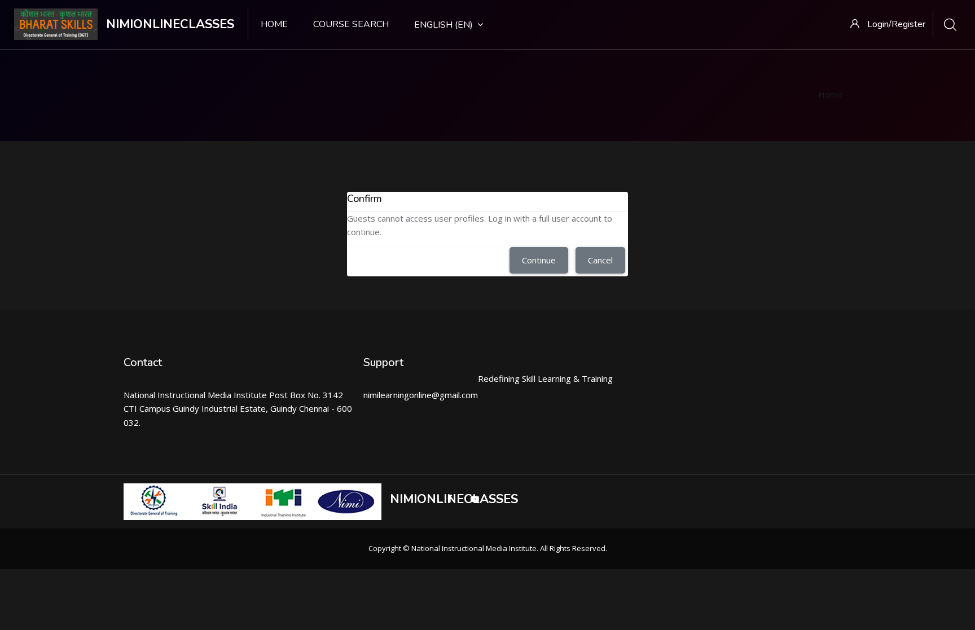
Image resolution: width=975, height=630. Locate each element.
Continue (539, 260)
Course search (351, 24)
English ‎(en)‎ (443, 25)
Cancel (600, 260)
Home (274, 24)
